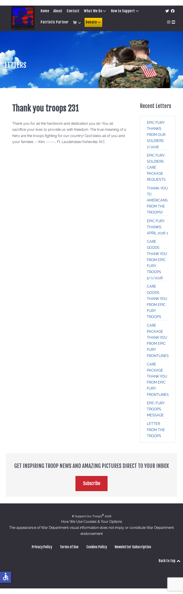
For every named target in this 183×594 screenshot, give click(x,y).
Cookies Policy (96, 547)
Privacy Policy (42, 547)
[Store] (77, 23)
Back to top (167, 561)
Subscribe (91, 483)
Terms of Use (69, 547)
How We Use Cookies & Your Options (91, 521)
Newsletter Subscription (133, 547)
